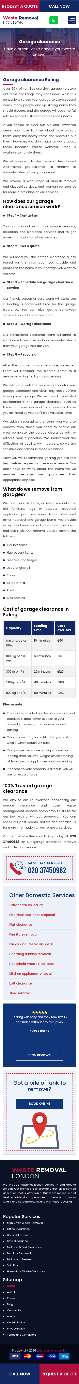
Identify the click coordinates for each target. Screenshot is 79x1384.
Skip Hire (12, 1265)
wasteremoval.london (52, 1350)
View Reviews (39, 1055)
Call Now (59, 6)
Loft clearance (20, 983)
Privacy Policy (16, 1329)
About (11, 1292)
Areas (11, 1316)
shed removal (20, 993)
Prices (11, 1298)
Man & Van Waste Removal (25, 1223)
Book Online (39, 1103)
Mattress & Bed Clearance (24, 1247)
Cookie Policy (16, 1322)
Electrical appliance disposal (32, 915)
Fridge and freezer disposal (31, 944)
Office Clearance (18, 1229)
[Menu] (72, 20)
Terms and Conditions (21, 1335)
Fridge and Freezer (19, 1259)
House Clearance (18, 1235)
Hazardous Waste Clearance (26, 1271)
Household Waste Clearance (31, 964)
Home (11, 1286)
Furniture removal (23, 934)
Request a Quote (20, 6)
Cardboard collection (26, 905)
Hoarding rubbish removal (30, 954)
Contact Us (14, 1310)
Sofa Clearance (17, 1241)
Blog (10, 1304)
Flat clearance (20, 924)
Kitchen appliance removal (30, 973)
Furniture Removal (19, 1253)
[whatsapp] (53, 20)
